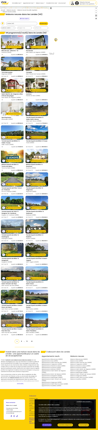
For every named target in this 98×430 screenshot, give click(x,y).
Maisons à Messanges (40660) (79, 372)
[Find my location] (96, 18)
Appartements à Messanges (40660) (52, 377)
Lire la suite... (20, 383)
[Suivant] (31, 341)
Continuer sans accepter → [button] (84, 401)
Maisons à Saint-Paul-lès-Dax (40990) (81, 362)
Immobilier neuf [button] (16, 3)
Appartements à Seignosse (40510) (52, 382)
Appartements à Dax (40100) (50, 361)
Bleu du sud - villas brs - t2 (10, 51)
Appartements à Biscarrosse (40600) (52, 359)
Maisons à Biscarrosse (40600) (79, 359)
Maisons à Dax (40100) (76, 361)
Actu (62, 3)
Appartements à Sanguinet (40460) (52, 375)
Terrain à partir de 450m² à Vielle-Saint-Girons (34, 118)
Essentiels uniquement (65, 425)
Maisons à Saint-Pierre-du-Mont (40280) (81, 377)
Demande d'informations (14, 47)
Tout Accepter (83, 425)
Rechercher (43, 23)
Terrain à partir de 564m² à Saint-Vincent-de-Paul (10, 283)
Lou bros (28, 94)
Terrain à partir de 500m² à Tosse (36, 141)
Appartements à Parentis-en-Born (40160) (53, 366)
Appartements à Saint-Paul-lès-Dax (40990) (54, 362)
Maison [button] (40, 3)
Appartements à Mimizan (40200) (51, 369)
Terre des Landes (7, 72)
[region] (73, 30)
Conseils (51, 3)
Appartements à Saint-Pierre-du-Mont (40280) (55, 384)
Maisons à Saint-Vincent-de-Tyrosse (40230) (83, 374)
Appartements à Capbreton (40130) (52, 364)
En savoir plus (47, 425)
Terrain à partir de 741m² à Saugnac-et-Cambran (10, 212)
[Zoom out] (96, 10)
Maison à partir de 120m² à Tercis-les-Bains (10, 165)
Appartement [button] (28, 3)
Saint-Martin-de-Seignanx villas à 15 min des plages (12, 95)
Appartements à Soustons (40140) (51, 367)
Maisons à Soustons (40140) (78, 367)
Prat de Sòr (29, 51)
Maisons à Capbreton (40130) (78, 364)
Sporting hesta (6, 117)
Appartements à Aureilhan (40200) (51, 385)
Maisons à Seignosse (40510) (78, 375)
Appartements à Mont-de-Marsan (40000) (54, 374)
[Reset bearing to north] (96, 12)
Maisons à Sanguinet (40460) (78, 371)
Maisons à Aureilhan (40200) (78, 379)
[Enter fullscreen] (96, 15)
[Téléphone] (3, 47)
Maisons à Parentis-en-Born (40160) (80, 366)
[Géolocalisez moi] (2, 23)
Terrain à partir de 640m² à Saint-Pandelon (34, 330)
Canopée (29, 72)
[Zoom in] (96, 8)
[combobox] (8, 27)
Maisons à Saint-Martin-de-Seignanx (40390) (83, 369)
